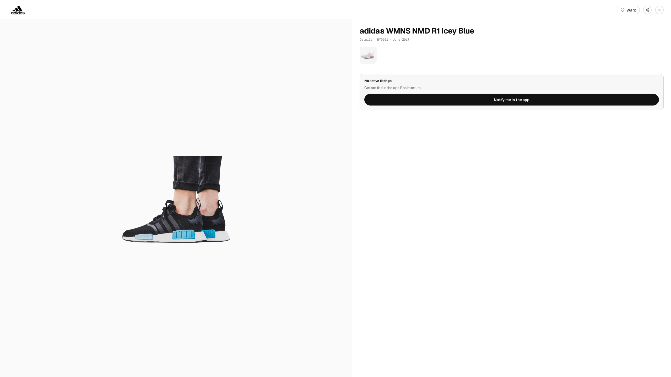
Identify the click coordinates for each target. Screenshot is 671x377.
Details (366, 39)
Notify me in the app (511, 99)
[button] (176, 198)
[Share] (647, 10)
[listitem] (368, 55)
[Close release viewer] (659, 10)
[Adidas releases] (17, 10)
